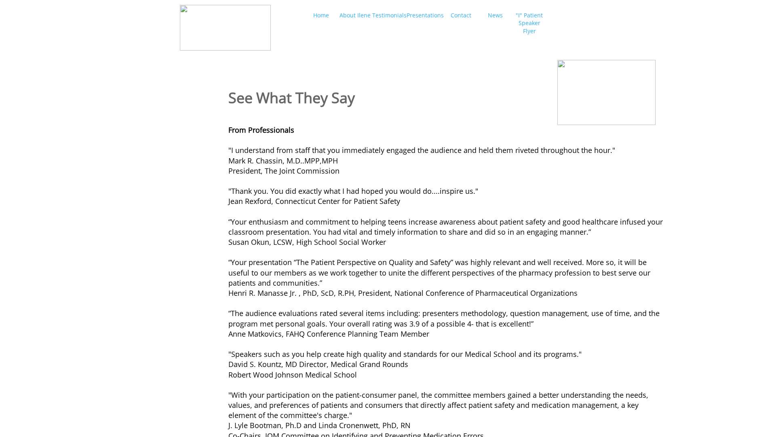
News (495, 15)
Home (321, 15)
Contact (461, 15)
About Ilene (355, 15)
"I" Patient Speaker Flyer (529, 23)
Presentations (425, 15)
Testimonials (389, 15)
